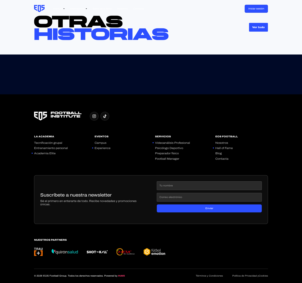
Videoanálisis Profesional (172, 142)
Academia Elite (45, 153)
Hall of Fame (224, 148)
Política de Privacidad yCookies (250, 276)
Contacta (221, 158)
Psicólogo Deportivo (169, 148)
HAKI (121, 276)
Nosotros (221, 142)
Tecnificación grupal (48, 142)
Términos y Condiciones (209, 276)
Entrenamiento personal (51, 148)
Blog (218, 153)
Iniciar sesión (256, 8)
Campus (100, 142)
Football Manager (167, 158)
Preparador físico (167, 153)
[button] (59, 8)
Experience (102, 148)
